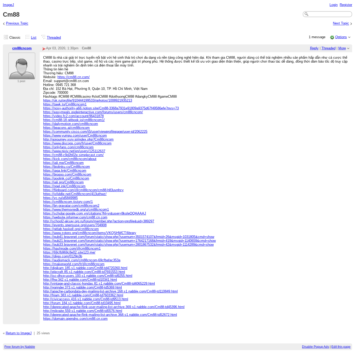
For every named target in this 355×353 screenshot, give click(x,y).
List (33, 37)
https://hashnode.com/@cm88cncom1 (72, 248)
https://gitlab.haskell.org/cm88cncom (71, 229)
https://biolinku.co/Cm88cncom (66, 167)
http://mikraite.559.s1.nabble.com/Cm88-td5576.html (82, 311)
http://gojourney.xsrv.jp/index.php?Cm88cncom (78, 139)
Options (341, 37)
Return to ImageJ (19, 333)
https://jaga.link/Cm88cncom (64, 170)
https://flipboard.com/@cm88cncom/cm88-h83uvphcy (83, 190)
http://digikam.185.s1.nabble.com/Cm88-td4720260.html (85, 268)
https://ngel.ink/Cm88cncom (64, 186)
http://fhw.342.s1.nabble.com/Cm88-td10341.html (80, 280)
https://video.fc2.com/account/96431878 (73, 116)
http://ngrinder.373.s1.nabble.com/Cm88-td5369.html (82, 287)
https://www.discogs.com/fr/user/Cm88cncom (77, 143)
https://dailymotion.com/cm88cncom (70, 124)
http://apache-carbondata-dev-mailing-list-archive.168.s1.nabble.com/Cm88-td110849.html (110, 291)
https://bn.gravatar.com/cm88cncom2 (71, 206)
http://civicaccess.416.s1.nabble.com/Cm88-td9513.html (85, 299)
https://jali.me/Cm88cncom (63, 163)
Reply (314, 48)
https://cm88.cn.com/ (73, 77)
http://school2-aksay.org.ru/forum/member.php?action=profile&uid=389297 (98, 221)
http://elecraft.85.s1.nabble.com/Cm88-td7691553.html (84, 272)
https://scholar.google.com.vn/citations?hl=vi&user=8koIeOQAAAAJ (94, 213)
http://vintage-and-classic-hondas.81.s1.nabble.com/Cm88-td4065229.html (99, 283)
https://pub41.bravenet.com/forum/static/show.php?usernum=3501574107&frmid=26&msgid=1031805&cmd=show (128, 237)
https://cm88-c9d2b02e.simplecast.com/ (73, 155)
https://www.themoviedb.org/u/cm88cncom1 (76, 209)
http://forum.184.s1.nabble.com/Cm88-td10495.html (82, 303)
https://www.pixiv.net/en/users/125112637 (74, 151)
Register (346, 5)
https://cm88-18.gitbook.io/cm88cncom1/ (74, 120)
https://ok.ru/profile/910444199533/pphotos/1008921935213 (87, 100)
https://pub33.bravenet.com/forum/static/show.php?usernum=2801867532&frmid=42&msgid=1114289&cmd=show (128, 245)
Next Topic (341, 23)
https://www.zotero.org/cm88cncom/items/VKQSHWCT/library (89, 233)
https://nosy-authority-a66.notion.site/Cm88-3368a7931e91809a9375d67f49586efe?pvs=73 (111, 108)
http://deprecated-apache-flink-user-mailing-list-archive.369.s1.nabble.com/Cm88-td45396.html (114, 307)
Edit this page (341, 347)
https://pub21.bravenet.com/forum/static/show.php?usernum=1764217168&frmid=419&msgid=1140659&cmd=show (129, 241)
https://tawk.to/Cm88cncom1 (65, 104)
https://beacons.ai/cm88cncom (66, 128)
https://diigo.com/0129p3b (62, 256)
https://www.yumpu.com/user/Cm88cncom (75, 135)
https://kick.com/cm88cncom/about (69, 159)
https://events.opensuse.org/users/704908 (75, 225)
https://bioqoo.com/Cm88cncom (67, 174)
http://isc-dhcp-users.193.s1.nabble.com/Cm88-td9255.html (87, 276)
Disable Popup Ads (315, 347)
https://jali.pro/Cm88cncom (63, 182)
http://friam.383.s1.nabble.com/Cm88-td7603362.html (83, 295)
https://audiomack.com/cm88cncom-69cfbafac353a (81, 260)
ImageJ (8, 5)
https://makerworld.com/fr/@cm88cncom (73, 264)
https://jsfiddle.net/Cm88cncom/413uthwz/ (75, 194)
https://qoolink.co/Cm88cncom (66, 178)
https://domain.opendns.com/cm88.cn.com (75, 319)
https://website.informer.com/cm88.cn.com (75, 217)
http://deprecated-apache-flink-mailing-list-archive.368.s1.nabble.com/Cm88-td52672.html (110, 315)
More (342, 48)
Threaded (54, 37)
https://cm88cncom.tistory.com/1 (68, 202)
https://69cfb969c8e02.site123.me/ (69, 252)
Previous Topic (17, 23)
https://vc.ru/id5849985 (60, 198)
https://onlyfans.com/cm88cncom (68, 147)
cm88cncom (22, 48)
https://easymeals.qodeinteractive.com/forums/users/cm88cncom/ (93, 112)
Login (334, 5)
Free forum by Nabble (19, 347)
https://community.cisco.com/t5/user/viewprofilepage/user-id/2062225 (95, 132)
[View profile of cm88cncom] (21, 76)
